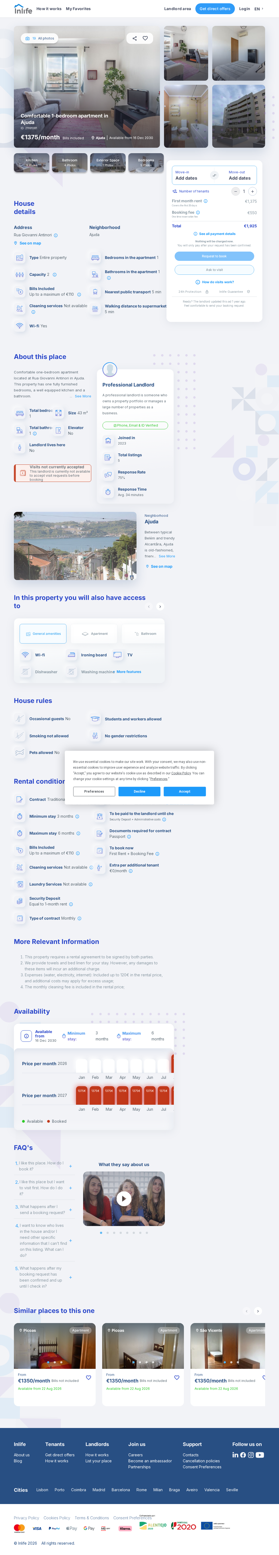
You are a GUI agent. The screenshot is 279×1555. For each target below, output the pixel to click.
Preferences (94, 791)
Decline (139, 791)
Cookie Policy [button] (181, 773)
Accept (184, 791)
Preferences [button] (159, 779)
